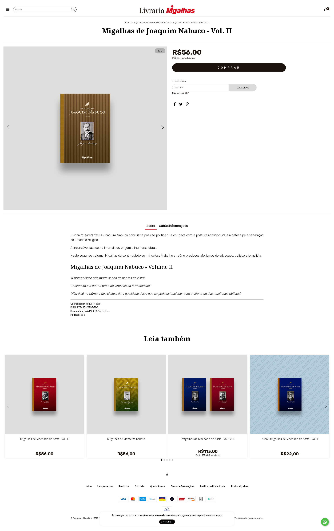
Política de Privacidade (212, 486)
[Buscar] (73, 9)
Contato (140, 486)
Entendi (167, 522)
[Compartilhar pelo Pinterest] (187, 104)
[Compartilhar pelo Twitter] (181, 104)
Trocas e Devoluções (182, 486)
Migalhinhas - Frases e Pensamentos (151, 22)
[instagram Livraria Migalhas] (167, 474)
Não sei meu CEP (180, 93)
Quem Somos (157, 486)
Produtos (124, 486)
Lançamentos (105, 486)
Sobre (150, 226)
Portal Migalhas (239, 486)
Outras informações (173, 226)
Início (127, 22)
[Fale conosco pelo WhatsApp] (325, 522)
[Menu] (8, 9)
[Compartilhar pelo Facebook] (174, 104)
